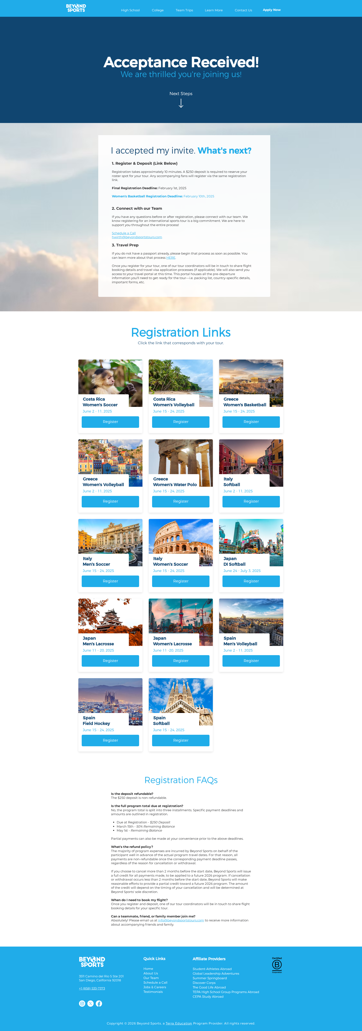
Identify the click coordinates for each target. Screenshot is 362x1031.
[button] (130, 10)
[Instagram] (82, 1003)
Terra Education (179, 1023)
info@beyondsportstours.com (181, 920)
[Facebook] (99, 1003)
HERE (170, 258)
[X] (90, 1003)
